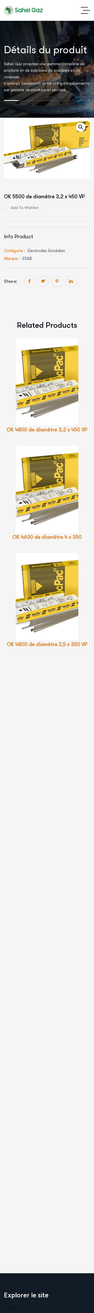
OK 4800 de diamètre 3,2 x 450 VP (47, 430)
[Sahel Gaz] (25, 10)
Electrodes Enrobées (46, 250)
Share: (10, 281)
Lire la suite (55, 391)
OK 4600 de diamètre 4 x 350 (47, 537)
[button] (80, 127)
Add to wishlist (25, 207)
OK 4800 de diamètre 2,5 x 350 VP (47, 644)
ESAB (27, 258)
